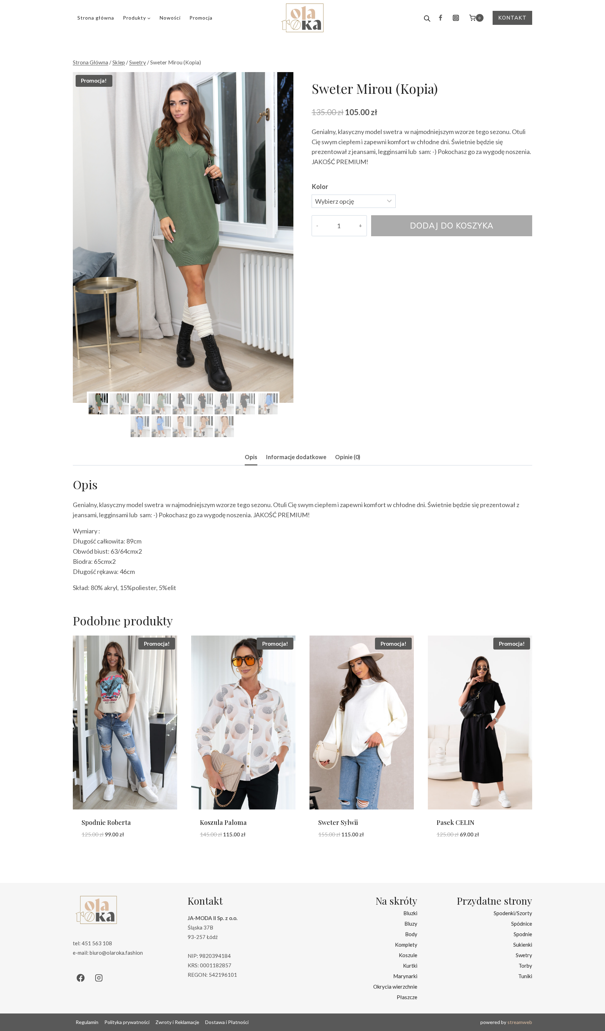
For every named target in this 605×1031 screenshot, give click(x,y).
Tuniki (525, 976)
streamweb (519, 1022)
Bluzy (410, 923)
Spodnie (523, 934)
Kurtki (410, 965)
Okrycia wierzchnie (395, 986)
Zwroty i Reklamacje (177, 1022)
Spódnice (521, 923)
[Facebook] (440, 18)
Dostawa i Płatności (227, 1022)
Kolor (320, 186)
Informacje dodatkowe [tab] (296, 457)
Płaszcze (407, 997)
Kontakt (512, 17)
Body (411, 934)
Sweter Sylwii (338, 822)
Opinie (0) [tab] (347, 457)
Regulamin (87, 1022)
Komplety (406, 944)
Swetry (524, 955)
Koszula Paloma (223, 822)
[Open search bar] (427, 18)
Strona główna (95, 18)
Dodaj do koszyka (452, 225)
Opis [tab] (251, 457)
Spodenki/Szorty (513, 913)
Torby (525, 965)
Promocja (201, 18)
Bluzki (410, 913)
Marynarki (405, 976)
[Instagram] (456, 18)
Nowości (170, 18)
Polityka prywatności (126, 1022)
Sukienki (522, 944)
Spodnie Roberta (106, 822)
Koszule (408, 955)
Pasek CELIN (455, 822)
